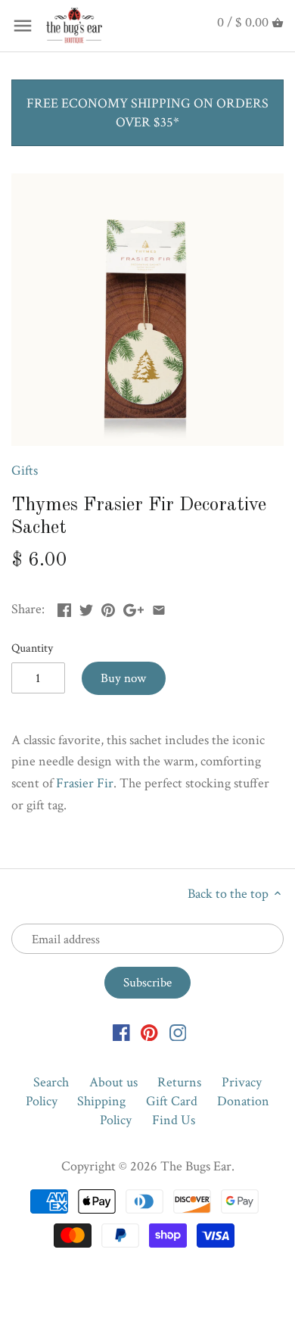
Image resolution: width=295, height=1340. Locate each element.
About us (113, 1082)
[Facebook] (121, 1031)
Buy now (123, 678)
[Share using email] (159, 607)
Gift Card (171, 1101)
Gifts (24, 470)
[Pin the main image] (108, 607)
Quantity (32, 648)
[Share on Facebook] (64, 607)
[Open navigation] (22, 25)
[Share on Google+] (133, 607)
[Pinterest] (149, 1031)
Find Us (173, 1120)
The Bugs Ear (195, 1166)
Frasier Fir (84, 783)
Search (51, 1082)
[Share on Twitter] (86, 607)
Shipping (101, 1101)
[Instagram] (178, 1031)
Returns (179, 1082)
